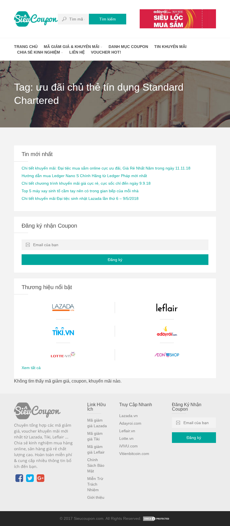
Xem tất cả (31, 367)
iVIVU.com (128, 446)
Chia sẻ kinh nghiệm (39, 52)
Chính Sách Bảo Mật (95, 465)
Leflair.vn (127, 431)
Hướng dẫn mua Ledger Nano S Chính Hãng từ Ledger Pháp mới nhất (84, 175)
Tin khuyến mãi (170, 46)
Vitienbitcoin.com (134, 453)
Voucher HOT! (106, 52)
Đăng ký (115, 259)
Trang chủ (26, 46)
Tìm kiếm (107, 19)
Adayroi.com (130, 423)
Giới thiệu (95, 497)
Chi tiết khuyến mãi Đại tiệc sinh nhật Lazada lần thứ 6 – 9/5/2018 (80, 198)
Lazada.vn (128, 415)
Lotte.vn (126, 438)
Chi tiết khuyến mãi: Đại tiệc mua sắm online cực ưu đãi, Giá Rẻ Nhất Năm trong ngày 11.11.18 (106, 168)
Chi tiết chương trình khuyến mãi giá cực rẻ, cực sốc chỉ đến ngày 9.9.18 (86, 183)
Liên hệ (77, 52)
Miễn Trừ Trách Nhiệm (95, 484)
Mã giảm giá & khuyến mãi (72, 46)
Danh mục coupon (128, 46)
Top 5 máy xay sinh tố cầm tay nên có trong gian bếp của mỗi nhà (80, 191)
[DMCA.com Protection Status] (156, 518)
